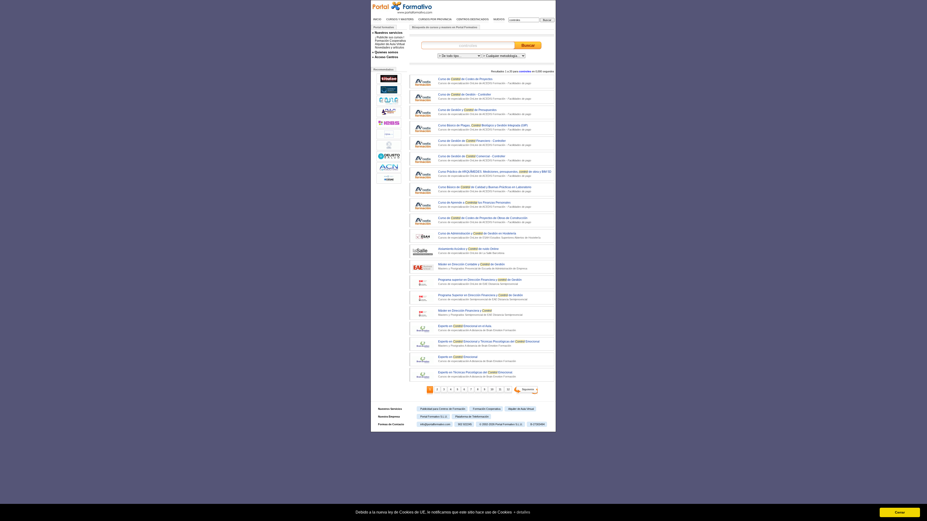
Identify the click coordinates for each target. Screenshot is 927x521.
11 (500, 389)
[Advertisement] (499, 8)
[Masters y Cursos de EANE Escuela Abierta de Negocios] (389, 105)
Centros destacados (472, 19)
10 (492, 389)
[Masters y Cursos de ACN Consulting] (389, 172)
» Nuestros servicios (387, 32)
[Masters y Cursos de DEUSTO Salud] (389, 160)
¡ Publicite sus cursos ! (389, 37)
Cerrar (900, 512)
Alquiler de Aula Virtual (390, 44)
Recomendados (383, 69)
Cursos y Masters (400, 19)
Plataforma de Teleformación (472, 416)
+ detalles (521, 512)
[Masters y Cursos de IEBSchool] (389, 127)
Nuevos (499, 19)
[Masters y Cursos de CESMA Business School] (389, 149)
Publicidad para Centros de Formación (442, 408)
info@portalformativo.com (435, 424)
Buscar (528, 45)
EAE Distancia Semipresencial (500, 283)
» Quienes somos (385, 52)
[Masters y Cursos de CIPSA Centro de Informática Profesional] (389, 138)
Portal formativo (383, 27)
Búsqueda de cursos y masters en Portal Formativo (444, 27)
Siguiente (528, 389)
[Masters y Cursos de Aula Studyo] (389, 116)
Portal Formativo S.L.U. (434, 416)
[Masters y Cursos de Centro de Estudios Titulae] (389, 83)
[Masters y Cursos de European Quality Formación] (389, 94)
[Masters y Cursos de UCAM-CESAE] (389, 183)
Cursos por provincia (435, 19)
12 (508, 389)
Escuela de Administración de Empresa (504, 268)
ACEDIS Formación (493, 83)
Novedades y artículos (389, 47)
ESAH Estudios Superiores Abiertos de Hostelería (512, 237)
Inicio (377, 19)
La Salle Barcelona (493, 253)
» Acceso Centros (385, 57)
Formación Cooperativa (390, 40)
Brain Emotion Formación (501, 330)
